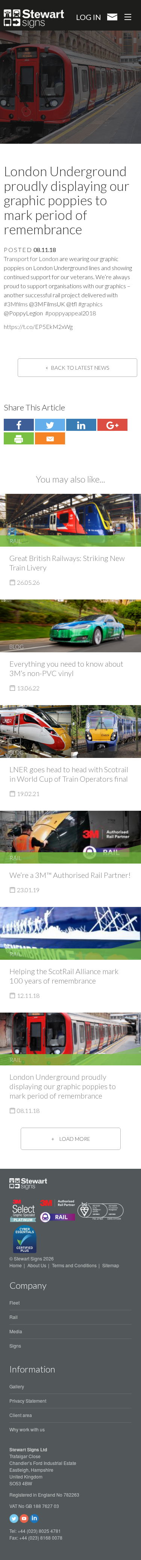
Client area (20, 1415)
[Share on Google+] (112, 425)
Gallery (16, 1386)
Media (15, 1331)
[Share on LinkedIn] (81, 425)
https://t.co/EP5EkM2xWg (38, 326)
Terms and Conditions (74, 1265)
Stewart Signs (34, 19)
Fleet (14, 1302)
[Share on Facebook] (50, 425)
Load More (74, 1139)
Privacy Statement (27, 1400)
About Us (36, 1265)
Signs (15, 1345)
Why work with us (27, 1429)
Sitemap (110, 1265)
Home (15, 1265)
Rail (13, 1317)
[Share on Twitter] (19, 425)
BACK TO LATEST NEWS (80, 367)
